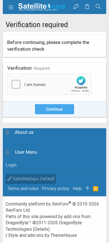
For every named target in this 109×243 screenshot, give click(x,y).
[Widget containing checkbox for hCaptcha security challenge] (49, 84)
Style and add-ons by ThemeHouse (42, 235)
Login (11, 165)
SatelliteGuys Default (33, 178)
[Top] (87, 188)
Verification (19, 68)
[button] (11, 7)
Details (41, 229)
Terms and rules (23, 188)
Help (77, 188)
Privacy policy (55, 188)
